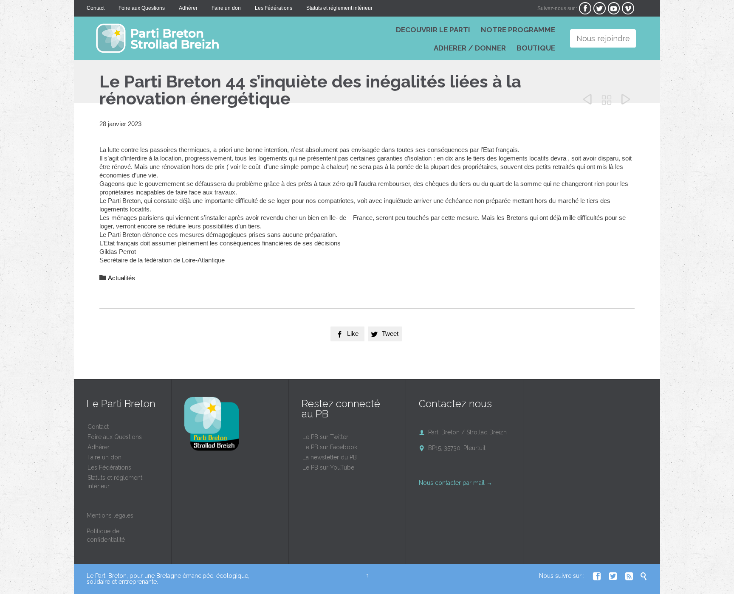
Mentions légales (110, 515)
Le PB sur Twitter (325, 437)
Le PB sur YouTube (328, 467)
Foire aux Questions (115, 437)
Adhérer (99, 447)
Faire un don (104, 457)
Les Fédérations (109, 467)
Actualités (121, 278)
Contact (98, 426)
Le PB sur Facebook (329, 447)
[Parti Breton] (214, 38)
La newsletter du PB (329, 457)
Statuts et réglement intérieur (115, 482)
